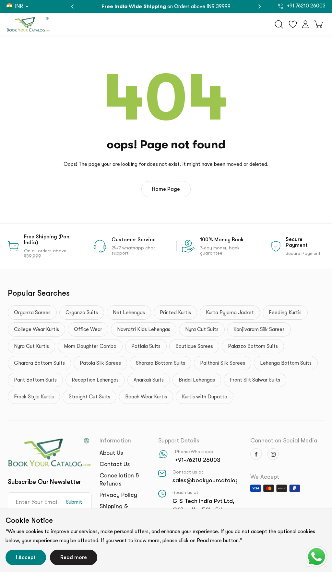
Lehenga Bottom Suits (286, 363)
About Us (111, 453)
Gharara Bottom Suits (39, 363)
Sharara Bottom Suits (160, 363)
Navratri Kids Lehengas (143, 329)
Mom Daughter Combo (90, 346)
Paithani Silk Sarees (222, 363)
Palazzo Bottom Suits (253, 346)
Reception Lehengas (95, 380)
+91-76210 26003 (197, 460)
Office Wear (88, 329)
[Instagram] (273, 454)
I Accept (26, 557)
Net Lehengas (129, 312)
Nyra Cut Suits (202, 329)
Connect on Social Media (283, 440)
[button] (259, 7)
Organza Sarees (32, 312)
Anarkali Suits (149, 380)
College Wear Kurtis (36, 329)
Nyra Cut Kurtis (31, 346)
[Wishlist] (293, 24)
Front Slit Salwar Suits (255, 380)
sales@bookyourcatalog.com (212, 480)
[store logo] (28, 24)
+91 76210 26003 (306, 6)
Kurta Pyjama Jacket (230, 312)
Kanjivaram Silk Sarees (259, 329)
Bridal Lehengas (197, 380)
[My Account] (305, 24)
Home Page (166, 189)
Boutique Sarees (194, 346)
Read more (73, 557)
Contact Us (115, 464)
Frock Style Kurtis (34, 397)
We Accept (264, 477)
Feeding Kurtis (285, 312)
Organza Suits (81, 312)
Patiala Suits (145, 346)
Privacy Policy (118, 495)
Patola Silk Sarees (100, 363)
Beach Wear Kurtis (146, 397)
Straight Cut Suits (89, 397)
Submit (74, 502)
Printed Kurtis (175, 312)
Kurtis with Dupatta (204, 397)
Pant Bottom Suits (35, 380)
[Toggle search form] (278, 24)
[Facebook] (256, 454)
